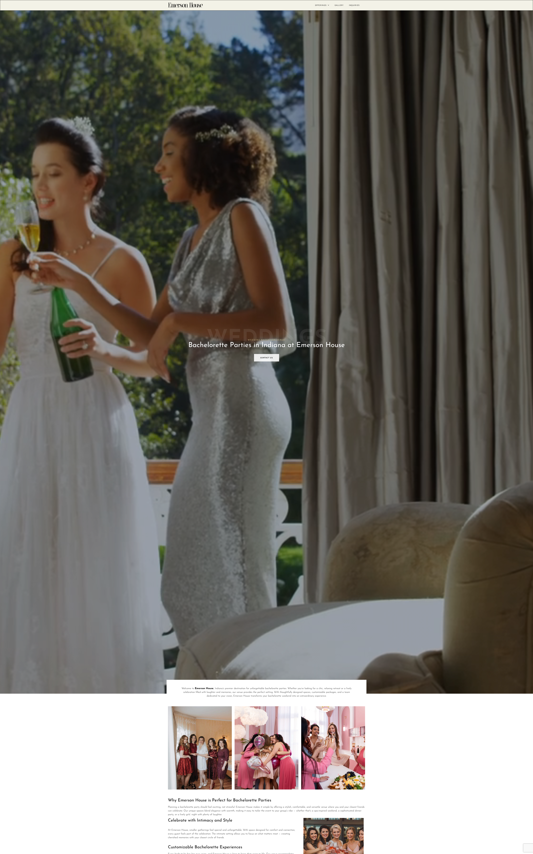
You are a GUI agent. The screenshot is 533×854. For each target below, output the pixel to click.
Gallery (339, 5)
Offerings (321, 5)
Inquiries (354, 5)
